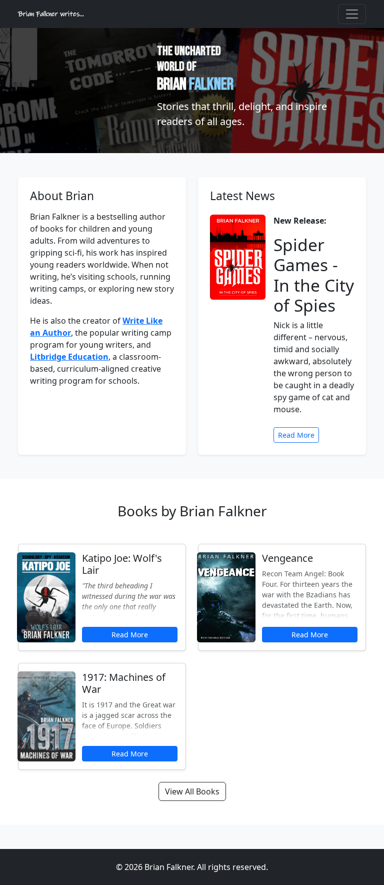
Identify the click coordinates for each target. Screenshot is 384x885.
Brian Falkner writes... (51, 14)
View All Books (192, 791)
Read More (296, 435)
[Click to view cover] (46, 597)
